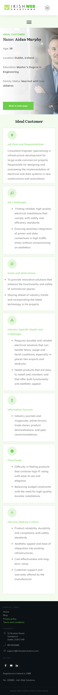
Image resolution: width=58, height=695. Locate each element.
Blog (5, 615)
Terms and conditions (13, 622)
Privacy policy (9, 619)
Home (6, 611)
